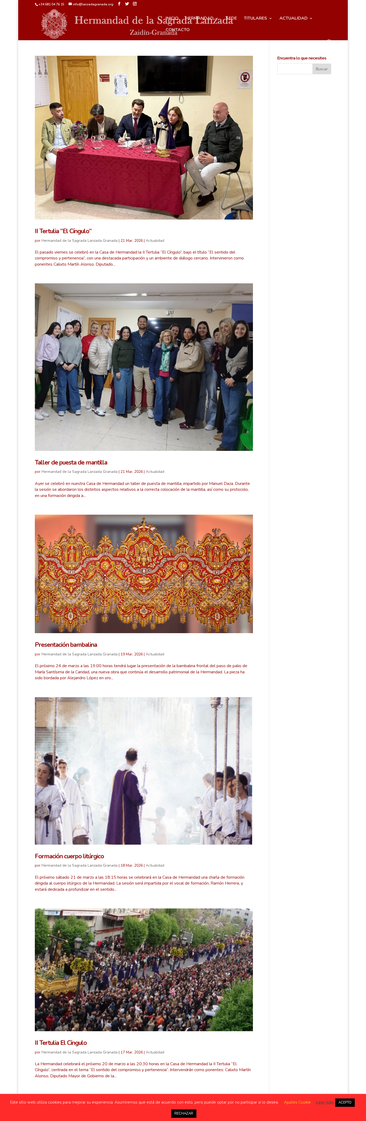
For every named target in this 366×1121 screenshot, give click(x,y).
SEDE (231, 18)
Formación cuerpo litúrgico (69, 856)
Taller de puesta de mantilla (71, 462)
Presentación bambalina (66, 645)
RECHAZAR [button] (183, 1113)
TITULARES (255, 18)
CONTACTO (178, 30)
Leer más (325, 1102)
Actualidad (155, 240)
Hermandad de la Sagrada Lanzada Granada (80, 240)
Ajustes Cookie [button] (297, 1102)
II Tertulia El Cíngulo (61, 1043)
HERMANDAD (199, 18)
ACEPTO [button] (345, 1102)
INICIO (172, 18)
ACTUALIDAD (293, 18)
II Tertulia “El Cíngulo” (63, 231)
